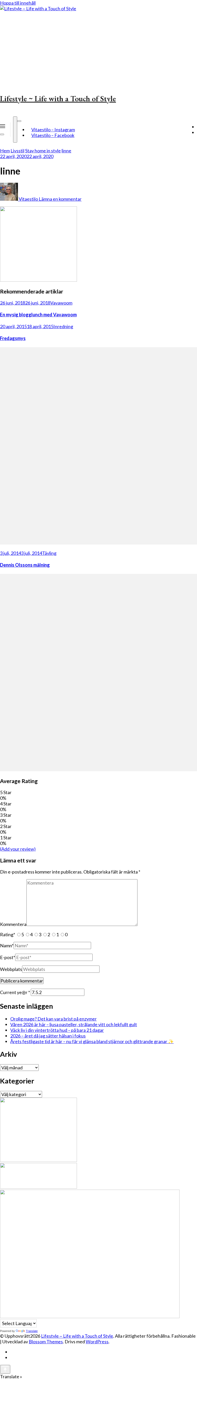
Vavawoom (61, 303)
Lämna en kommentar (60, 199)
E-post (7, 957)
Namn (7, 945)
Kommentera (13, 924)
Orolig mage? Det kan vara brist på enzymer (53, 1019)
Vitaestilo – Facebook (52, 135)
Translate (32, 1331)
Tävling (49, 553)
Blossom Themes (46, 1341)
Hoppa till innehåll (18, 3)
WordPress (97, 1341)
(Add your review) (18, 849)
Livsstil (17, 150)
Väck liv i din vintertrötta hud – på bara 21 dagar (57, 1030)
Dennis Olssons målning (25, 565)
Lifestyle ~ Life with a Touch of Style (58, 99)
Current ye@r (15, 992)
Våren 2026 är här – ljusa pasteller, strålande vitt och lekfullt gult (73, 1024)
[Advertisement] (98, 50)
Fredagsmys (13, 338)
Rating (7, 934)
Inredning (63, 326)
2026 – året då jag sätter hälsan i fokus (48, 1036)
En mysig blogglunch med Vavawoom (38, 314)
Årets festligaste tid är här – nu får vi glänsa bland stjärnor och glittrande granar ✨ (92, 1041)
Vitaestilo (28, 199)
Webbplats (11, 969)
